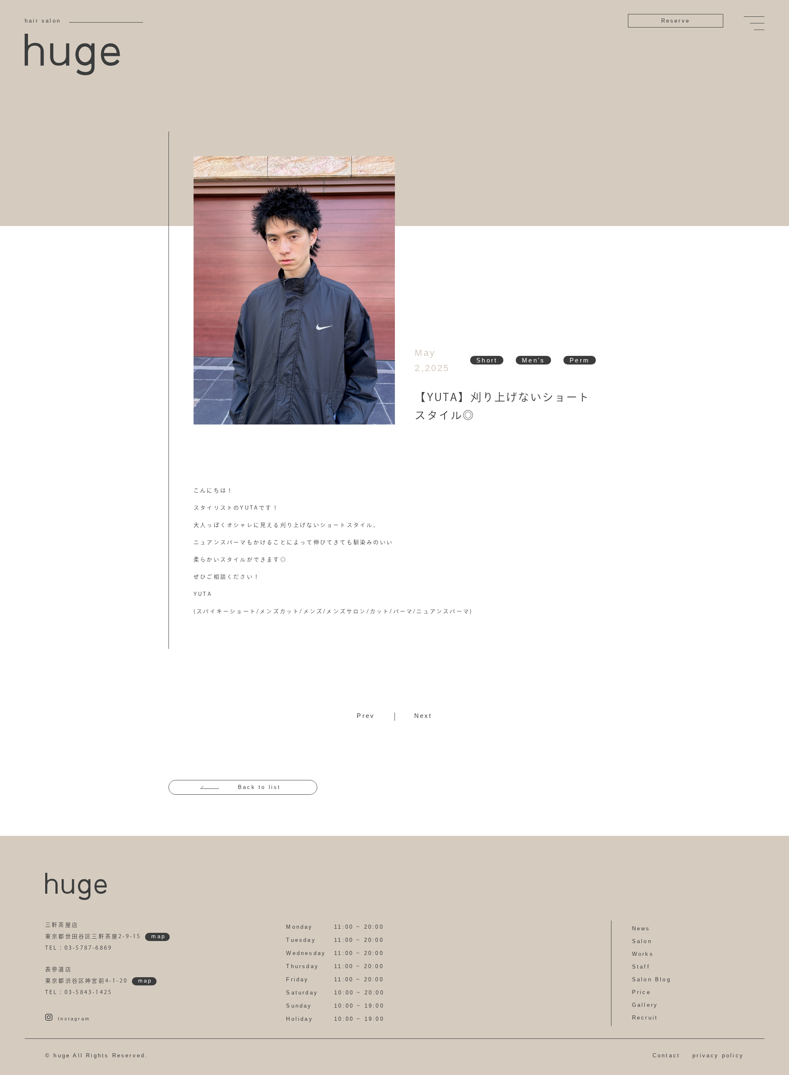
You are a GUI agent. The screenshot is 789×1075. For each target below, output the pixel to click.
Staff (641, 967)
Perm (580, 360)
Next (423, 715)
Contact (666, 1055)
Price (641, 992)
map (158, 936)
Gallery (645, 1005)
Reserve (675, 21)
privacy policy (718, 1055)
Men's (533, 360)
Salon (642, 941)
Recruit (645, 1018)
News (641, 928)
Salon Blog (651, 979)
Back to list (259, 787)
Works (643, 954)
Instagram (74, 1018)
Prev (366, 715)
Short (486, 360)
